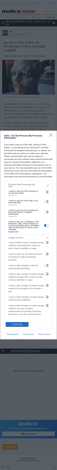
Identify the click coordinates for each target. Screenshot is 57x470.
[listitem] (28, 185)
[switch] (46, 192)
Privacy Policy (44, 334)
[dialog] (28, 235)
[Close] (51, 136)
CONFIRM (17, 324)
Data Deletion (13, 334)
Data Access (28, 334)
